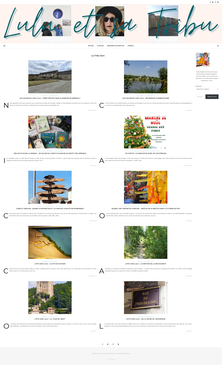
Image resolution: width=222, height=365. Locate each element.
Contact (131, 45)
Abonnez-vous (212, 96)
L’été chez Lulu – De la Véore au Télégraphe (145, 319)
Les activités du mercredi (159, 206)
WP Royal (127, 353)
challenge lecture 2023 (115, 45)
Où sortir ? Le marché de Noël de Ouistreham (145, 153)
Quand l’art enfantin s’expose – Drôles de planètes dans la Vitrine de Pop (146, 208)
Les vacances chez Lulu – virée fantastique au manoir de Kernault (50, 98)
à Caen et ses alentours (44, 151)
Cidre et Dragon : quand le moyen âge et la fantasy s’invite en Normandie (50, 208)
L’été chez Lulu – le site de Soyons (50, 264)
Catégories (198, 86)
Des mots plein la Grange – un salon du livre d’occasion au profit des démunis (50, 153)
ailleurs (45, 96)
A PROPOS (100, 45)
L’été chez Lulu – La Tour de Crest (50, 319)
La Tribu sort (53, 96)
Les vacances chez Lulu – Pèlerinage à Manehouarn (145, 98)
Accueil (91, 45)
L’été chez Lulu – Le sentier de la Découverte (145, 264)
